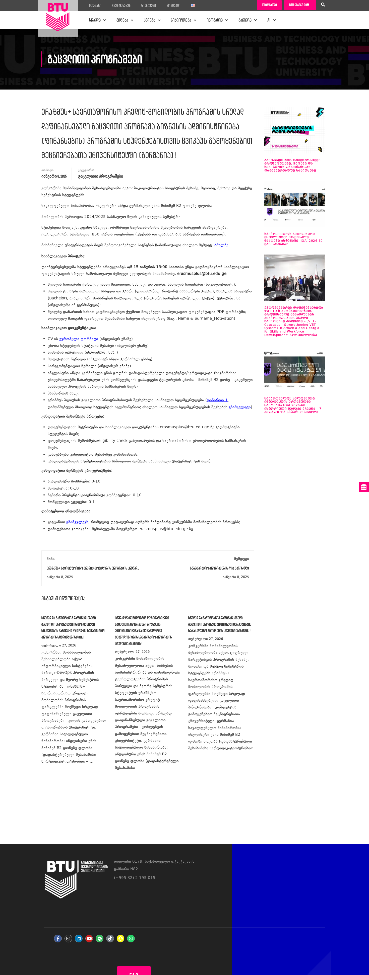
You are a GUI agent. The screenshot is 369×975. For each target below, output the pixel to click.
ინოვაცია (215, 20)
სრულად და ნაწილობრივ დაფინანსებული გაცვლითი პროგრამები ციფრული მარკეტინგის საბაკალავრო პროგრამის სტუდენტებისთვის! (220, 624)
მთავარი (95, 6)
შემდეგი (241, 559)
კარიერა (245, 20)
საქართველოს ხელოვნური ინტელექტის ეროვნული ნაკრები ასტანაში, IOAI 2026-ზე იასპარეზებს (293, 239)
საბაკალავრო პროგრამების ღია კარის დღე (219, 568)
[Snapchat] (121, 938)
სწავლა (95, 20)
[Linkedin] (79, 938)
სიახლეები (148, 6)
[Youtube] (89, 938)
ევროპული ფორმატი (78, 339)
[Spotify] (99, 938)
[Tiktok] (110, 938)
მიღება (122, 20)
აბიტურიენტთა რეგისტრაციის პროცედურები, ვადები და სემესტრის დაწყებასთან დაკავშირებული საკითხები (292, 165)
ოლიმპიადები (269, 5)
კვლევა (149, 20)
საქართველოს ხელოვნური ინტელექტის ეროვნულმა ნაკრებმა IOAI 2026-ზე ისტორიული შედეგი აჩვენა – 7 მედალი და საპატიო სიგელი (293, 405)
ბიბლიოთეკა (181, 20)
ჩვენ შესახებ (121, 6)
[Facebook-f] (58, 938)
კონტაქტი (173, 6)
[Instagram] (68, 938)
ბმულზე (221, 245)
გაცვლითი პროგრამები (100, 176)
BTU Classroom (299, 5)
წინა (51, 559)
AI (269, 20)
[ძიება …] (323, 5)
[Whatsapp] (131, 938)
